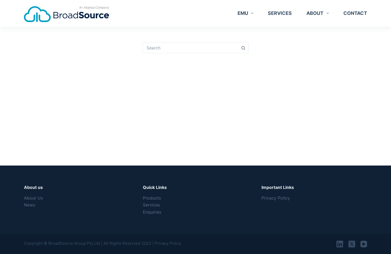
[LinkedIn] (339, 244)
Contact (355, 13)
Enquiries (152, 212)
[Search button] (243, 48)
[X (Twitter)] (351, 244)
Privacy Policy (275, 198)
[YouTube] (363, 244)
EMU (243, 13)
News (29, 205)
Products (152, 198)
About (314, 13)
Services (280, 13)
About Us (33, 198)
